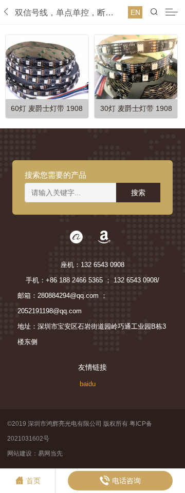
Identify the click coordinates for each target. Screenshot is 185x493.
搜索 (138, 192)
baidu (88, 384)
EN (135, 12)
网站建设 (19, 453)
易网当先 (50, 453)
